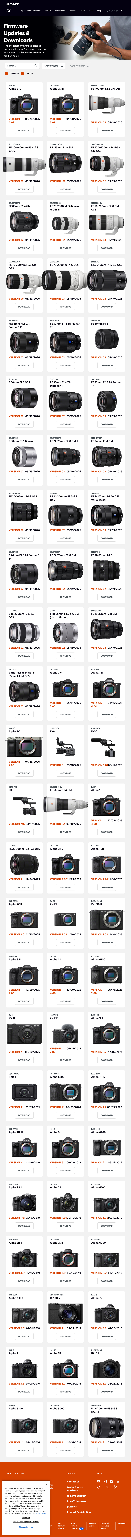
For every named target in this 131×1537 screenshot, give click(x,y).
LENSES (29, 73)
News (73, 1506)
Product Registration (79, 1511)
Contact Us (73, 1481)
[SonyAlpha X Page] (107, 1487)
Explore (48, 10)
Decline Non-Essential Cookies (26, 1522)
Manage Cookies (26, 1527)
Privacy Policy (41, 1513)
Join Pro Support (76, 1495)
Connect (72, 10)
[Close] (47, 1484)
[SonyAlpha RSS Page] (115, 1487)
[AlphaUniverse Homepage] (9, 10)
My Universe (112, 10)
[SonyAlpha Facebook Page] (111, 1481)
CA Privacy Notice (61, 1526)
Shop (99, 10)
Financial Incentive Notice (105, 1526)
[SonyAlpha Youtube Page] (98, 1481)
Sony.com (122, 1523)
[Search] (122, 10)
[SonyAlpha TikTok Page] (98, 1487)
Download (24, 130)
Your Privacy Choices (74, 1526)
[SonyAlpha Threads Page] (117, 1481)
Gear (91, 10)
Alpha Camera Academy (31, 10)
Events (82, 10)
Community (60, 10)
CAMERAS (14, 73)
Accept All (26, 1517)
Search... (11, 65)
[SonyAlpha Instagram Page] (105, 1481)
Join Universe (76, 1501)
